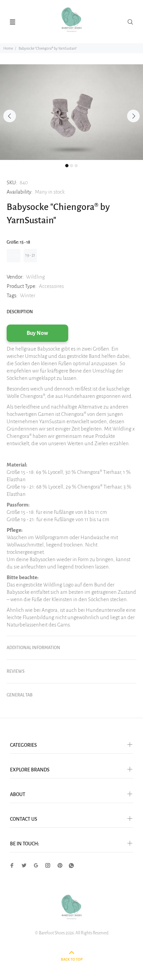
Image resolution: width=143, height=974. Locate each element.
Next (133, 116)
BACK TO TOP (71, 959)
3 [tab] (76, 165)
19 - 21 (30, 255)
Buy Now (37, 333)
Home (8, 48)
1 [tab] (67, 165)
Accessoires (51, 286)
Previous (9, 116)
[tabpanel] (71, 112)
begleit (88, 429)
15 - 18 (13, 255)
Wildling (35, 277)
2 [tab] (71, 165)
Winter (27, 295)
